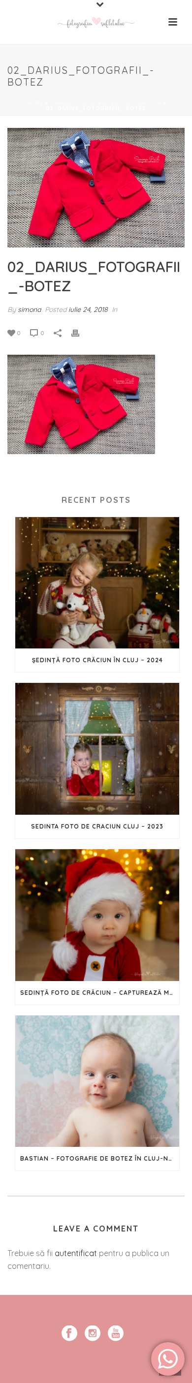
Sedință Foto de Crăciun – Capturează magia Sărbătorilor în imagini (99, 992)
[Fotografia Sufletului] (96, 22)
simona (29, 309)
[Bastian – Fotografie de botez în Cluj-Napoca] (97, 1081)
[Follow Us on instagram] (92, 1333)
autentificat (76, 1253)
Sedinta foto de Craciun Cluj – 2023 (97, 826)
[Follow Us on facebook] (69, 1333)
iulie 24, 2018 (88, 309)
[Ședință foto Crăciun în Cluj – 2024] (97, 583)
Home (35, 103)
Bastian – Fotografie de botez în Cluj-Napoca (99, 1158)
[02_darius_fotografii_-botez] (96, 187)
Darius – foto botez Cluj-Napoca (105, 103)
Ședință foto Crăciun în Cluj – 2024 (97, 660)
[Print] (80, 332)
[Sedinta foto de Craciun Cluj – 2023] (97, 749)
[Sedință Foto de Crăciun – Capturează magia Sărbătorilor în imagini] (97, 915)
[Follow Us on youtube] (116, 1333)
